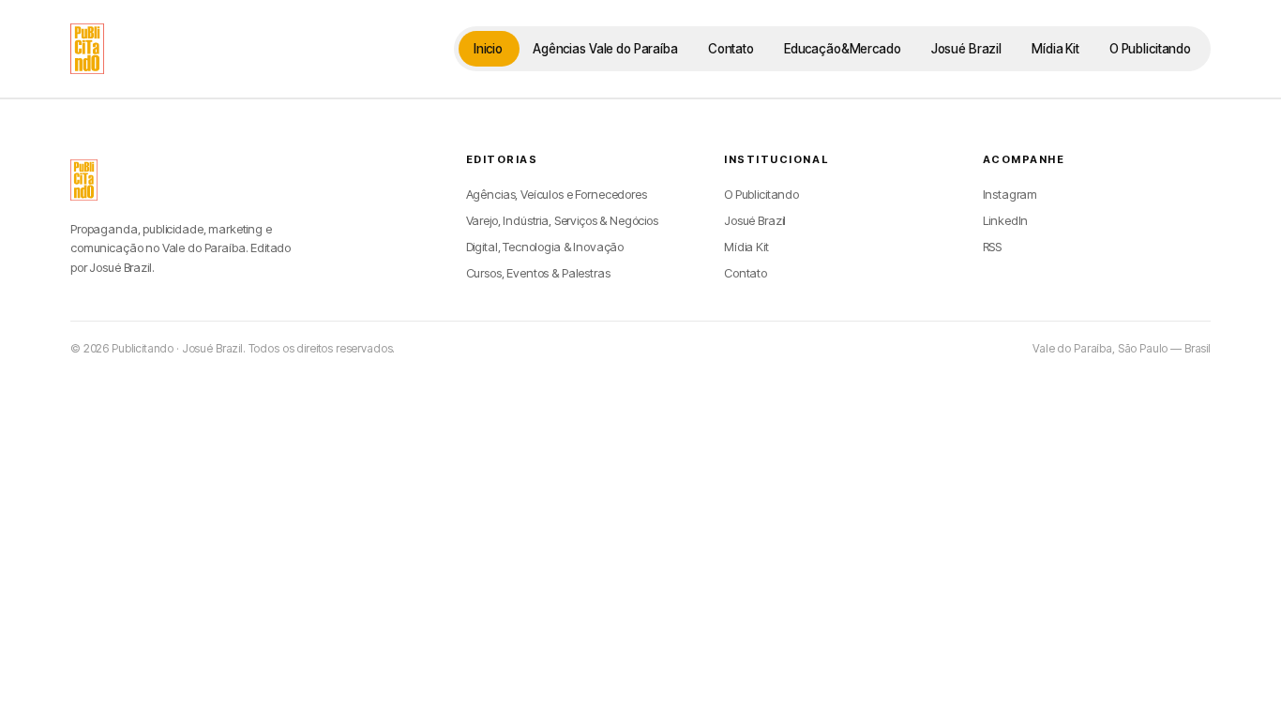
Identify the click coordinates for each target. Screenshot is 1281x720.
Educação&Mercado (842, 48)
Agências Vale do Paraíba (605, 48)
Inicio (488, 48)
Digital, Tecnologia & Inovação (545, 246)
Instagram (1010, 194)
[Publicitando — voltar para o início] (84, 180)
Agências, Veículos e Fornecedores (556, 194)
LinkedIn (1006, 220)
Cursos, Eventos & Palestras (538, 272)
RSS (992, 246)
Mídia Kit (1055, 48)
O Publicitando (1150, 48)
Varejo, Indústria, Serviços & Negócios (562, 220)
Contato (731, 48)
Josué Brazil (966, 48)
